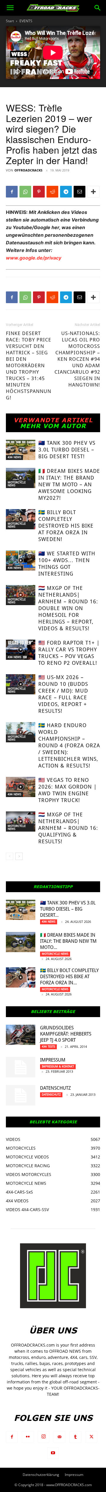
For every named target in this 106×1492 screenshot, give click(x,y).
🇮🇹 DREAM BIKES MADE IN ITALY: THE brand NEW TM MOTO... (68, 941)
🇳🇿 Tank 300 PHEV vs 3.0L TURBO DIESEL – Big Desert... (68, 909)
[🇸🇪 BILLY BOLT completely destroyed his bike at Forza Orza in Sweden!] (20, 519)
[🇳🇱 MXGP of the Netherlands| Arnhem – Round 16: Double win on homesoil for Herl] (20, 595)
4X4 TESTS (48, 1046)
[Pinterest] (39, 192)
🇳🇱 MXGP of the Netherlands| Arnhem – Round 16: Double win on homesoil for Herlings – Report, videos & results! (68, 608)
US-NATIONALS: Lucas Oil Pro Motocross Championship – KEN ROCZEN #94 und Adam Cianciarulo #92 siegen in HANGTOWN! (77, 359)
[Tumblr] (75, 1437)
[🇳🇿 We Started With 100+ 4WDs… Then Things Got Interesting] (20, 560)
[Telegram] (66, 192)
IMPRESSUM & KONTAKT (58, 1066)
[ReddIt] (52, 192)
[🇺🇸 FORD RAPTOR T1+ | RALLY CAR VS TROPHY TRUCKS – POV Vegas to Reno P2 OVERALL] (20, 650)
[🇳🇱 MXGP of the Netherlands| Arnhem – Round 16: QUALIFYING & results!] (20, 821)
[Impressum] (20, 1067)
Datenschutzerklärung (41, 1474)
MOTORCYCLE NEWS (17, 484)
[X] (91, 1437)
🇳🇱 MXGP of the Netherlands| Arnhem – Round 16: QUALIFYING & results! (68, 827)
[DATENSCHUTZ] (20, 1095)
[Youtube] (53, 1453)
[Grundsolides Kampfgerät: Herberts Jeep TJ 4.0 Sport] (20, 1035)
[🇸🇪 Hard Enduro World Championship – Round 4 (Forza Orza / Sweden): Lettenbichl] (20, 732)
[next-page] (19, 856)
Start (10, 20)
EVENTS (25, 20)
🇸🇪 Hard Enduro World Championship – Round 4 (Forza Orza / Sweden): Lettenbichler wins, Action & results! (69, 745)
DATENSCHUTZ (55, 1088)
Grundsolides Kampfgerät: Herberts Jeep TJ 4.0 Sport (65, 1034)
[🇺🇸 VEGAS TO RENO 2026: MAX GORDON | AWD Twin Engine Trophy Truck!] (20, 787)
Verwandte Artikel (53, 420)
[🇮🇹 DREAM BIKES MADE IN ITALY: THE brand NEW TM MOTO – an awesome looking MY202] (20, 478)
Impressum (52, 1060)
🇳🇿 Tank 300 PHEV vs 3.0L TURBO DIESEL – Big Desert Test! (66, 449)
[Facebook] (12, 192)
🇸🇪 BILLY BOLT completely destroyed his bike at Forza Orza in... (69, 976)
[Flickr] (28, 1437)
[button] (10, 8)
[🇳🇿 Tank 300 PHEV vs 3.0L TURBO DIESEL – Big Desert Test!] (20, 450)
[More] (93, 192)
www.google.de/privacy (33, 258)
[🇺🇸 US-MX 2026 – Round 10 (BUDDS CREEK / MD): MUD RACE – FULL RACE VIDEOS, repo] (20, 684)
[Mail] (59, 1437)
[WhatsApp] (25, 192)
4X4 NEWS (14, 457)
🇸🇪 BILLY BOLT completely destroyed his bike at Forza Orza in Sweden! (66, 525)
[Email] (79, 192)
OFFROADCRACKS (28, 170)
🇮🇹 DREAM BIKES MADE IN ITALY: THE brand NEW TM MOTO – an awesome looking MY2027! (69, 484)
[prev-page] (9, 856)
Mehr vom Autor (53, 426)
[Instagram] (43, 1437)
